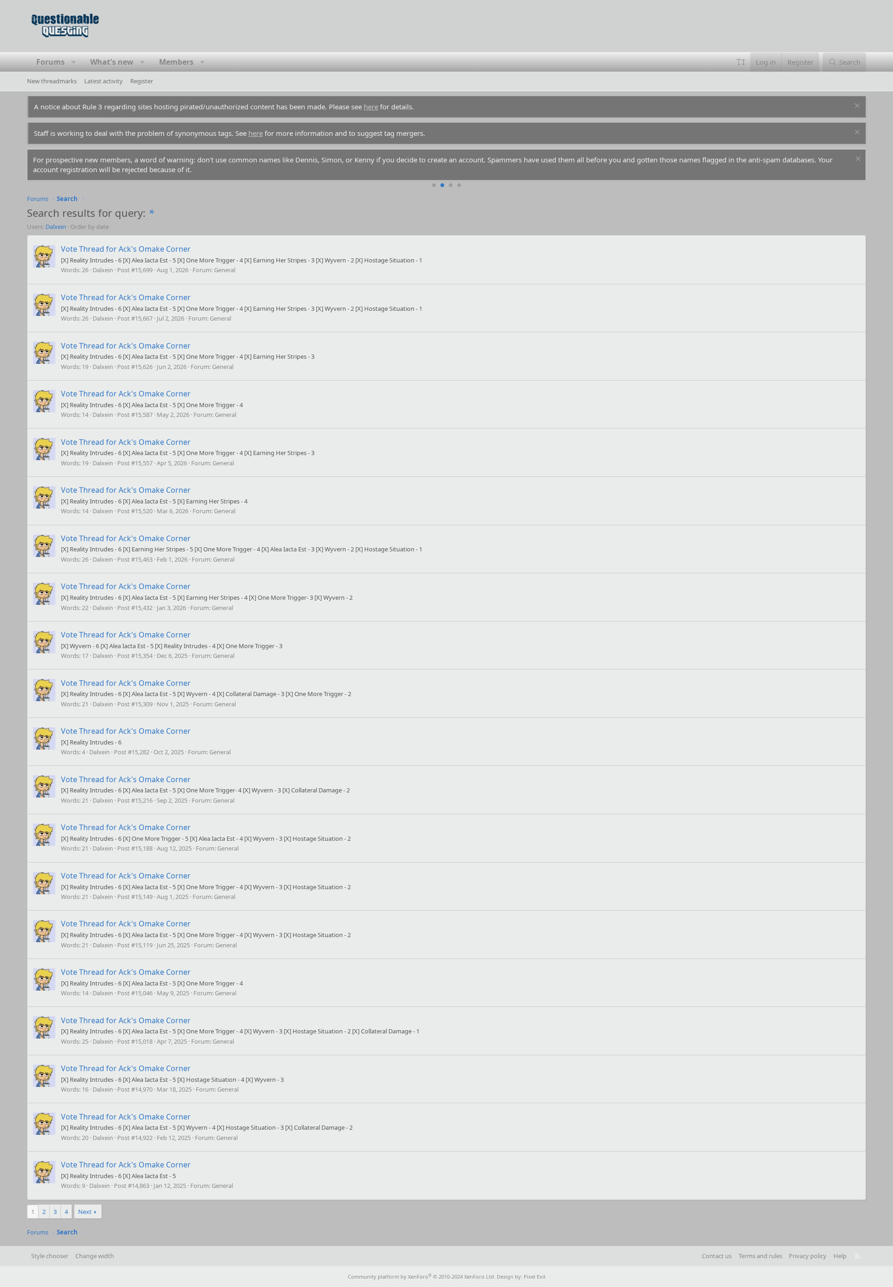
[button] (73, 62)
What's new (111, 62)
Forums (50, 62)
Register (141, 81)
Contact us (717, 1256)
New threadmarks (52, 81)
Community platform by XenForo (421, 1276)
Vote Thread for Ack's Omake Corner (126, 249)
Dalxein (56, 226)
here (371, 106)
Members (176, 62)
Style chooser (49, 1256)
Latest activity (103, 81)
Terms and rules (760, 1256)
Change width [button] (94, 1256)
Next (85, 1211)
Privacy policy (807, 1256)
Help (839, 1256)
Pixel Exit (535, 1276)
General (224, 270)
